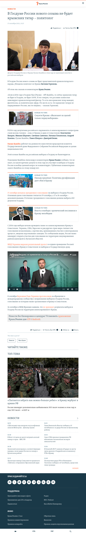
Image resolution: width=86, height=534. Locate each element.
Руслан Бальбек (14, 144)
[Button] (56, 28)
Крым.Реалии (19, 257)
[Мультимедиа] (15, 531)
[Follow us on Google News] (29, 482)
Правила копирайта (15, 524)
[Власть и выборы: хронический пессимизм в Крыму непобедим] (21, 213)
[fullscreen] (76, 289)
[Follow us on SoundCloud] (39, 482)
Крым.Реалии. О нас (15, 516)
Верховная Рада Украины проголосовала (34, 296)
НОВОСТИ (13, 418)
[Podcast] (48, 482)
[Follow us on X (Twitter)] (14, 482)
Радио (46, 496)
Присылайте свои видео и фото (19, 496)
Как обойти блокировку (53, 504)
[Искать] (70, 531)
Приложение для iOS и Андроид (20, 500)
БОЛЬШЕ (75, 468)
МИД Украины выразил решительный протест (27, 244)
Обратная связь (49, 516)
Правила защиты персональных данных (59, 524)
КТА (34, 531)
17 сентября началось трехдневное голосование (28, 193)
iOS (29, 319)
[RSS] (44, 482)
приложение (64, 316)
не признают (48, 307)
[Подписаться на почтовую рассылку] (53, 482)
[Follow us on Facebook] (10, 482)
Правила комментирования (18, 520)
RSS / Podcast (49, 500)
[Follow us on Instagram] (24, 482)
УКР (52, 531)
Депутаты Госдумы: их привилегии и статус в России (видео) (36, 255)
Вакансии (47, 520)
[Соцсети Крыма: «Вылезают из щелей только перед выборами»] (21, 118)
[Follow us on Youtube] (19, 482)
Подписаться (12, 504)
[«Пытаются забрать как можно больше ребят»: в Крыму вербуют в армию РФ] (43, 378)
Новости (12, 9)
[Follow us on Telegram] (34, 482)
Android (36, 319)
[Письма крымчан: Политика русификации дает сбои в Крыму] (21, 181)
